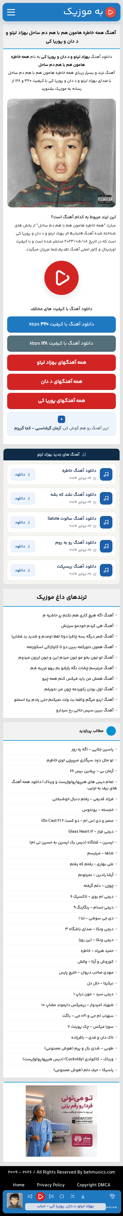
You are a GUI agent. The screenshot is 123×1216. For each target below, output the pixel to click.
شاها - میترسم (100, 853)
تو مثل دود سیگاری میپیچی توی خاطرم (80, 760)
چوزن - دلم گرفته (99, 886)
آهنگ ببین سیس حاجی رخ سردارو (85, 710)
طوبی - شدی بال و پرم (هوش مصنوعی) (79, 1048)
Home (19, 1185)
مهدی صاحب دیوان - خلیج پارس (86, 973)
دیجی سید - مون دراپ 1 (94, 994)
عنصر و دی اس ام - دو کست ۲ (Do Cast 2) (77, 821)
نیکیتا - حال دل (100, 983)
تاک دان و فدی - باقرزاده (92, 1038)
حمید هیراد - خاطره (97, 951)
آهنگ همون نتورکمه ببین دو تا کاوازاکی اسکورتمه (70, 647)
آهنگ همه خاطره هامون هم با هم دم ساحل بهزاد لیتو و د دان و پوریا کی (61, 37)
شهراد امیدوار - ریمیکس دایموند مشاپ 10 (77, 1005)
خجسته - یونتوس (98, 810)
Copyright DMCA (93, 1185)
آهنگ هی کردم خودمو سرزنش (87, 626)
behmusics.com (99, 1172)
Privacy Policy (51, 1185)
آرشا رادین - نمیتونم (96, 875)
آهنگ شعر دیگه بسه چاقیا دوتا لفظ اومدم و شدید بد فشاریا (62, 637)
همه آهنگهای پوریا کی (61, 400)
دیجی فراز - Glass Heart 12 (91, 832)
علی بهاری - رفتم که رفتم (92, 864)
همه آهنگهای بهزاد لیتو (61, 362)
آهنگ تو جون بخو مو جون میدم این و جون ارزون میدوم (66, 658)
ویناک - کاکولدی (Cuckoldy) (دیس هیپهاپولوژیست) (68, 1059)
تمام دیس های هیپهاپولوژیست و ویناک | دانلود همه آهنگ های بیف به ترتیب (64, 785)
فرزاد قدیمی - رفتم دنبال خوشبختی (83, 799)
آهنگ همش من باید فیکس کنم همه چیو (78, 679)
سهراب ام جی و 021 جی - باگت (88, 1016)
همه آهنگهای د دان (61, 381)
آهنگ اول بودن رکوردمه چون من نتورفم (79, 689)
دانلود (20, 475)
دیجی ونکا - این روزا (96, 940)
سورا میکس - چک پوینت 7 (91, 1027)
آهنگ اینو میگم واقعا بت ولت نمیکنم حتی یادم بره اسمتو (64, 700)
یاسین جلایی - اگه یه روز (93, 749)
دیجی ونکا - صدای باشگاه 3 (89, 929)
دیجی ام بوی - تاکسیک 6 (92, 897)
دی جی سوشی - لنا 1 (96, 918)
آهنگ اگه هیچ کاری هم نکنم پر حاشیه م (78, 615)
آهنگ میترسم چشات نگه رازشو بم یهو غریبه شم (72, 668)
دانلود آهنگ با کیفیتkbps (61, 324)
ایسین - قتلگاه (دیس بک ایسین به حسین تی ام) (71, 842)
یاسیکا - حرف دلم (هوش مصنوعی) (83, 1070)
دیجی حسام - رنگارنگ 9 (94, 908)
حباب (76, 233)
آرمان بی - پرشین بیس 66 (92, 771)
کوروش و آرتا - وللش (96, 962)
